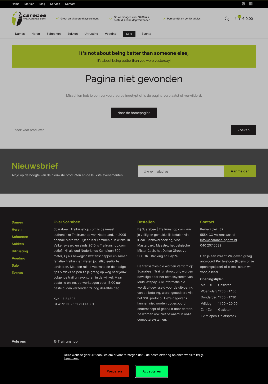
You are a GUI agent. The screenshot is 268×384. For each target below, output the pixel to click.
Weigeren (114, 371)
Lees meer (71, 358)
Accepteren (151, 371)
